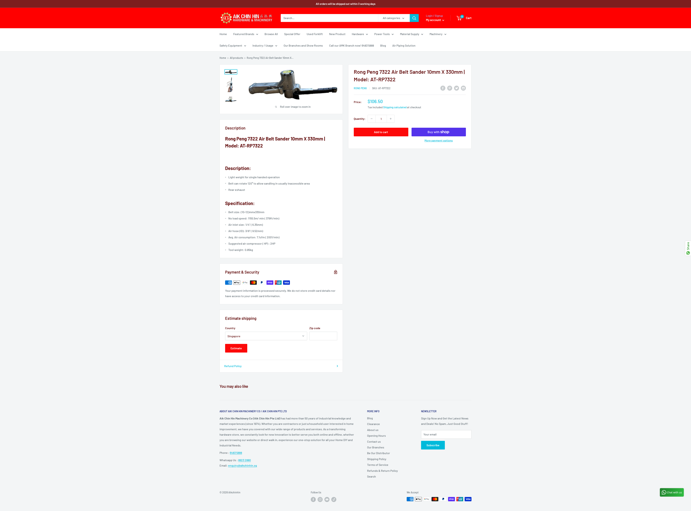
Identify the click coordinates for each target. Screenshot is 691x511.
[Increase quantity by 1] (390, 118)
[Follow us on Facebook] (313, 499)
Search (371, 476)
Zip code (314, 328)
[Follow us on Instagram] (320, 499)
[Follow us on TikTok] (333, 499)
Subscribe (432, 445)
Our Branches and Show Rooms (303, 45)
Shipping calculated (395, 107)
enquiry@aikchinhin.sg (242, 465)
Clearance (373, 424)
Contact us (374, 441)
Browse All (271, 34)
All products (236, 57)
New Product (337, 34)
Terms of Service (377, 464)
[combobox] (329, 18)
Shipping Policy (376, 459)
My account (433, 20)
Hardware (358, 34)
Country (230, 328)
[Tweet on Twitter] (456, 88)
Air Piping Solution (403, 45)
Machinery (436, 34)
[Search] (414, 18)
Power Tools (382, 34)
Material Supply (409, 34)
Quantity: (359, 118)
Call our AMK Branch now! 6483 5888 (351, 45)
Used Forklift (315, 34)
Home (223, 34)
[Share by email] (463, 88)
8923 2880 (244, 460)
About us (372, 429)
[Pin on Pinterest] (449, 88)
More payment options (438, 140)
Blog (383, 45)
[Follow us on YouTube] (326, 499)
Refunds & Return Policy (382, 470)
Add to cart (381, 132)
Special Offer (292, 34)
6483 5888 (236, 452)
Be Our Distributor (378, 453)
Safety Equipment (231, 45)
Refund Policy (233, 366)
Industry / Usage (262, 45)
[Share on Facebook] (442, 88)
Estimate (236, 348)
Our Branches (375, 447)
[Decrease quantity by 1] (371, 118)
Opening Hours (376, 435)
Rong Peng (360, 88)
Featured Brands (243, 34)
